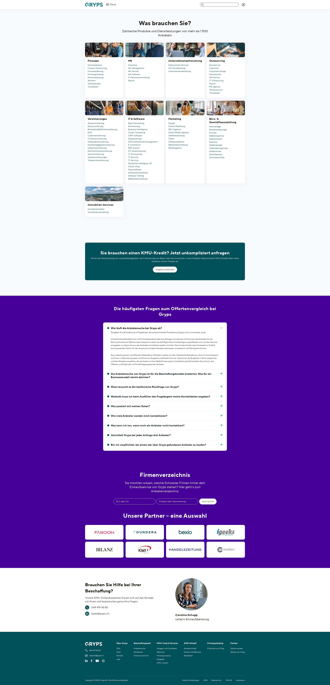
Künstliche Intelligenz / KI (140, 163)
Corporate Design (217, 71)
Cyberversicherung (96, 135)
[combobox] (219, 5)
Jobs (118, 659)
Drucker (213, 132)
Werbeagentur (175, 148)
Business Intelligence (138, 129)
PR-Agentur (214, 87)
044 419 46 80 (99, 607)
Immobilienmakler (96, 209)
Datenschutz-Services (178, 65)
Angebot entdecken (165, 269)
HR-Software (134, 74)
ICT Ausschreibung (137, 151)
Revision (92, 80)
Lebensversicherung (97, 148)
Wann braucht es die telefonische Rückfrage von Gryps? (145, 387)
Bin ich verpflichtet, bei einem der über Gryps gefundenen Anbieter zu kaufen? (158, 445)
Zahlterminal (215, 151)
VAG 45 (229, 680)
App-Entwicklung (136, 123)
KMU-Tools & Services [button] (167, 643)
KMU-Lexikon (162, 663)
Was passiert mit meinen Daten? (130, 406)
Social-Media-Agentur (178, 132)
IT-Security (133, 157)
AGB (205, 680)
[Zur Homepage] (94, 5)
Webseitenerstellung (137, 179)
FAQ (118, 648)
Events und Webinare (192, 652)
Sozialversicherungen (97, 157)
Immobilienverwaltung (98, 212)
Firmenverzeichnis (141, 656)
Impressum (240, 680)
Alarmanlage (215, 126)
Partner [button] (234, 643)
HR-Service (133, 71)
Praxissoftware (135, 169)
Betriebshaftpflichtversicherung (102, 129)
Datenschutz (216, 680)
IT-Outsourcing (216, 80)
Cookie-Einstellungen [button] (190, 680)
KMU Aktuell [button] (190, 643)
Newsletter (188, 656)
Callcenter (214, 68)
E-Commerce (134, 145)
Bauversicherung (95, 126)
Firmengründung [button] (215, 643)
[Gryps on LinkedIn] (86, 661)
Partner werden (236, 648)
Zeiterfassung (215, 154)
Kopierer (213, 142)
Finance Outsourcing (97, 68)
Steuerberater (94, 83)
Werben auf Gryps (237, 652)
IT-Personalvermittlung (139, 77)
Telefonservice (216, 90)
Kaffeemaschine (216, 136)
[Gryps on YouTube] (97, 661)
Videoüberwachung (218, 148)
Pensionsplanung (95, 77)
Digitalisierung (134, 138)
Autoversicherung (96, 123)
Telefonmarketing (176, 135)
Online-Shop (134, 166)
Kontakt (119, 656)
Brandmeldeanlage (218, 129)
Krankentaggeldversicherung (101, 145)
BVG (90, 132)
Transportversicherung (98, 160)
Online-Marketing (176, 126)
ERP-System (134, 148)
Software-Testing (136, 176)
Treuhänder (93, 87)
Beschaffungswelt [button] (142, 643)
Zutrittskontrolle (216, 157)
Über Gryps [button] (121, 643)
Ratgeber (160, 659)
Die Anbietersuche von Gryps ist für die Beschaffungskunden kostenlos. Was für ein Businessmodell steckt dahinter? (161, 375)
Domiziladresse (95, 65)
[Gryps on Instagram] (103, 661)
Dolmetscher (215, 74)
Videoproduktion (176, 142)
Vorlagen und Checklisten (167, 648)
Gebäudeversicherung (98, 142)
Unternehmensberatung (179, 71)
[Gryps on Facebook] (91, 661)
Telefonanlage (215, 145)
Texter (171, 138)
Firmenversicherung (97, 138)
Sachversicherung (96, 154)
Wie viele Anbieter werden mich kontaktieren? (139, 416)
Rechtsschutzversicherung (100, 151)
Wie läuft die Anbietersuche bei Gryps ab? (136, 328)
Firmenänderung (95, 71)
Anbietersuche (140, 648)
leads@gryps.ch (100, 613)
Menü (112, 4)
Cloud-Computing (136, 132)
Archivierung (134, 126)
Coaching (132, 65)
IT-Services (133, 160)
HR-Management (136, 68)
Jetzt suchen (208, 501)
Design (171, 123)
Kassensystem (215, 139)
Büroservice (214, 65)
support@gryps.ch (96, 655)
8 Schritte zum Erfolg (215, 648)
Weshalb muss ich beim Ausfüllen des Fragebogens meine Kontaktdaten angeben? (160, 396)
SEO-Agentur (174, 129)
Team (118, 652)
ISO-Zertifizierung (176, 68)
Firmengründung (95, 74)
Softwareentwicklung (137, 172)
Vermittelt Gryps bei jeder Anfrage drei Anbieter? (141, 435)
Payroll (131, 80)
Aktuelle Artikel (190, 648)
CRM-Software (135, 135)
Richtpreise (138, 652)
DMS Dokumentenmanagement (143, 142)
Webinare (160, 652)
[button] (243, 4)
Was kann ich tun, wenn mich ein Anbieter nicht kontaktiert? (147, 425)
